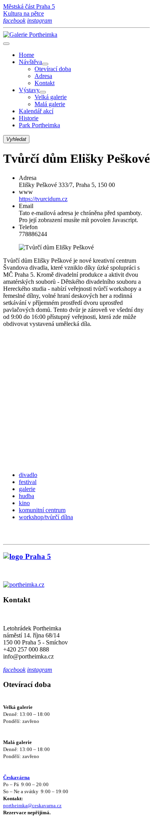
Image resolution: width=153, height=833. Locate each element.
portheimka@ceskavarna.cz (32, 805)
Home (26, 55)
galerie (27, 489)
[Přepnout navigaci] (6, 44)
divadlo (28, 475)
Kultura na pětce (23, 13)
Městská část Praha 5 (29, 6)
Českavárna (16, 777)
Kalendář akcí (36, 111)
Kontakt (45, 83)
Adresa (43, 76)
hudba (26, 496)
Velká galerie (51, 97)
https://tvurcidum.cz (43, 199)
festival (27, 482)
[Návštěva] (45, 64)
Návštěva (30, 62)
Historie (28, 118)
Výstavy (29, 90)
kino (24, 503)
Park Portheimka (39, 125)
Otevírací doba (53, 69)
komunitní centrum (42, 510)
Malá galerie (50, 104)
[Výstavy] (43, 92)
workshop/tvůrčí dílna (46, 517)
